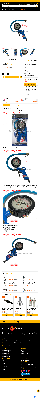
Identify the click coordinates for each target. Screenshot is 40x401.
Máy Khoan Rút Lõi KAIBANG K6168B (12, 277)
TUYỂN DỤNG (4, 366)
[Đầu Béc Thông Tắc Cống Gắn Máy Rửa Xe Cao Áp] (7, 301)
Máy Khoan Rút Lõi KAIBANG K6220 (31, 277)
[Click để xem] (20, 29)
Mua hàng (8, 315)
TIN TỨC (3, 367)
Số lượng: (3, 71)
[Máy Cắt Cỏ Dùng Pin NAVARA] (23, 289)
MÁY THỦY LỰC (5, 363)
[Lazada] (24, 370)
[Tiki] (26, 370)
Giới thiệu (22, 351)
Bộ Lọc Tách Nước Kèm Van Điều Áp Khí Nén (31, 309)
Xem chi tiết (32, 315)
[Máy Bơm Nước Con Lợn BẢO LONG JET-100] (5, 289)
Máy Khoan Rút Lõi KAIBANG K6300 (31, 283)
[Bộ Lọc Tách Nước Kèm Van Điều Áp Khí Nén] (32, 301)
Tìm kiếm (22, 350)
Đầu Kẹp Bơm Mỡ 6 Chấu (19, 308)
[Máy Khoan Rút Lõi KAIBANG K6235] (5, 284)
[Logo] (8, 3)
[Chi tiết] (18, 98)
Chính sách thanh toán (6, 350)
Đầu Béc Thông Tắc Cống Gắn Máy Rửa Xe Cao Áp (7, 309)
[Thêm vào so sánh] (12, 299)
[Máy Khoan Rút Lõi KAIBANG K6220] (23, 278)
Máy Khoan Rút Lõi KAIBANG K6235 (12, 283)
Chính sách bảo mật (6, 356)
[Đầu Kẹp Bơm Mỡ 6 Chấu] (20, 301)
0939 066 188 (24, 366)
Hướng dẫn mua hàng (25, 354)
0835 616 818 (31, 81)
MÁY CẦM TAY (4, 364)
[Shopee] (21, 370)
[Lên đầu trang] (38, 395)
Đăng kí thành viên (24, 353)
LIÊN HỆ (3, 369)
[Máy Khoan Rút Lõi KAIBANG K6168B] (5, 278)
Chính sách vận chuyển (6, 351)
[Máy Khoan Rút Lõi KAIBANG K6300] (23, 284)
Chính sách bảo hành (6, 354)
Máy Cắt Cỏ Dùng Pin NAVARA (31, 288)
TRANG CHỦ (4, 360)
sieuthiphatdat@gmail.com (8, 345)
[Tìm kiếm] (37, 6)
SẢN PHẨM (8, 294)
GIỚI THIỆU (4, 361)
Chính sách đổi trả (5, 353)
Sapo (29, 379)
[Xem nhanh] (12, 301)
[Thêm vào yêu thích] (21, 77)
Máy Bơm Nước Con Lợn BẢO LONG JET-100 (13, 288)
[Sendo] (29, 370)
